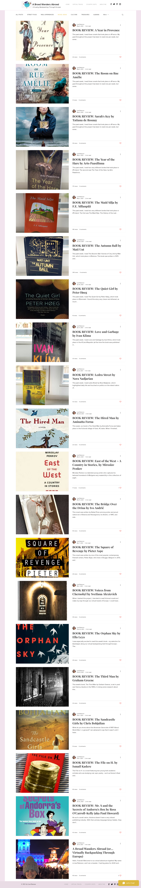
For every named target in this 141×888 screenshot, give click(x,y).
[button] (78, 4)
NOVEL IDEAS (62, 14)
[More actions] (121, 25)
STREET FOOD (32, 14)
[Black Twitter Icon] (114, 4)
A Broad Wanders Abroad (45, 4)
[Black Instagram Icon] (120, 4)
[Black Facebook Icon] (111, 4)
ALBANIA (96, 14)
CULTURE (74, 14)
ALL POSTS (19, 14)
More (105, 14)
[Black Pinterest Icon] (117, 4)
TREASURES (85, 14)
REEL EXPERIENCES (47, 14)
